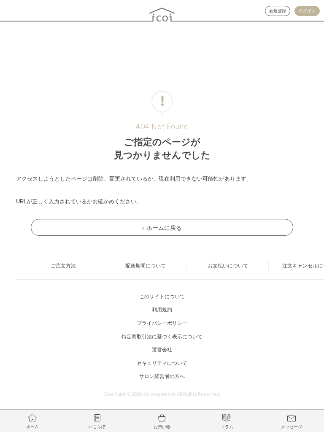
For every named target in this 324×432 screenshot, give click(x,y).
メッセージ (291, 426)
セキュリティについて (162, 363)
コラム (227, 426)
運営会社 (162, 350)
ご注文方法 (63, 266)
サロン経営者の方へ (162, 376)
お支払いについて (228, 266)
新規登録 (277, 10)
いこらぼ (97, 426)
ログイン (307, 10)
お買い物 (162, 426)
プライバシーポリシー (162, 323)
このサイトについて (162, 297)
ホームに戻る (164, 227)
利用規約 (162, 310)
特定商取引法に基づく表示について (162, 337)
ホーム (32, 426)
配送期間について (145, 266)
